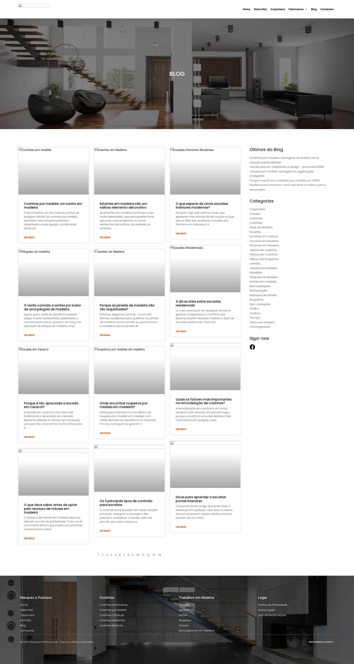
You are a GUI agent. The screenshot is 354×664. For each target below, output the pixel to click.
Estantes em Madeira (264, 245)
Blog (314, 9)
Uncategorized (260, 327)
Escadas (255, 232)
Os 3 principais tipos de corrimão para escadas (126, 503)
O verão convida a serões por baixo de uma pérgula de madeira (52, 307)
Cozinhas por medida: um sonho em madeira (53, 206)
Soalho (254, 309)
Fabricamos (296, 9)
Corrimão (256, 218)
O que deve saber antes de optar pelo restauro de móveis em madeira (50, 509)
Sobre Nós (260, 9)
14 (159, 555)
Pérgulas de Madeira (264, 277)
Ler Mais (29, 237)
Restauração (259, 290)
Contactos (327, 9)
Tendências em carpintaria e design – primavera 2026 (287, 167)
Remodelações (260, 286)
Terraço (255, 318)
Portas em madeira (263, 281)
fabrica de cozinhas (263, 250)
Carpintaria (278, 9)
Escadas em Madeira (264, 241)
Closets (255, 214)
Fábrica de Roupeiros (264, 259)
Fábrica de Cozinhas (263, 254)
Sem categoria (260, 304)
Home (246, 9)
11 (143, 555)
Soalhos (255, 313)
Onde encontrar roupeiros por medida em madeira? (124, 405)
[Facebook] (252, 347)
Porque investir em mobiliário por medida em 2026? (285, 180)
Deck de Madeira (261, 227)
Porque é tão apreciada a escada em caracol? (51, 405)
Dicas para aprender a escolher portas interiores (201, 499)
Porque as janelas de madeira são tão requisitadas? (127, 307)
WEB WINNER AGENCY (321, 642)
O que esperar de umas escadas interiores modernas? (202, 206)
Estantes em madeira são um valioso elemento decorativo (123, 206)
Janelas (255, 263)
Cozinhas (256, 223)
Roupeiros (256, 299)
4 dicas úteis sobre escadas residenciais (198, 303)
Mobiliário (256, 272)
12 (148, 555)
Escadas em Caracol (264, 236)
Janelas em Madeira (263, 268)
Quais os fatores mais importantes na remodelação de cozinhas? (204, 401)
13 (153, 555)
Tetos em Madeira (262, 322)
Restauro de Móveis (263, 295)
